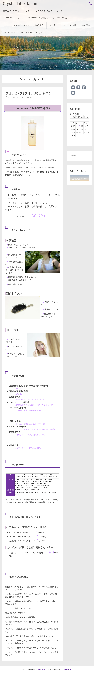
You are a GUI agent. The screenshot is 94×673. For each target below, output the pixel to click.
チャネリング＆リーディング (49, 11)
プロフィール (9, 32)
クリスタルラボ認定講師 (32, 32)
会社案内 (86, 25)
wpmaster (28, 97)
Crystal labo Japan (20, 3)
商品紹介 (39, 25)
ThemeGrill (67, 669)
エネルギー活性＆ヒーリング (16, 11)
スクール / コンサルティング (16, 25)
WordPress (42, 669)
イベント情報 (70, 25)
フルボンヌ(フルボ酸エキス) (27, 93)
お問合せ (53, 25)
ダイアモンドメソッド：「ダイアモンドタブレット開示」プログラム (35, 18)
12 (79, 126)
